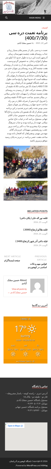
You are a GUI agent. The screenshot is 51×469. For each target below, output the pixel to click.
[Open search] (6, 18)
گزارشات (44, 28)
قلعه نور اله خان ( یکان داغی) (33, 217)
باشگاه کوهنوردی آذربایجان (20, 461)
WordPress (32, 465)
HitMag (44, 465)
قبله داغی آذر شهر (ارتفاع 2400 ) (31, 241)
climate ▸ (25, 361)
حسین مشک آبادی (24, 43)
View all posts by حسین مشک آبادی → (17, 291)
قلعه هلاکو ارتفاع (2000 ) (35, 229)
